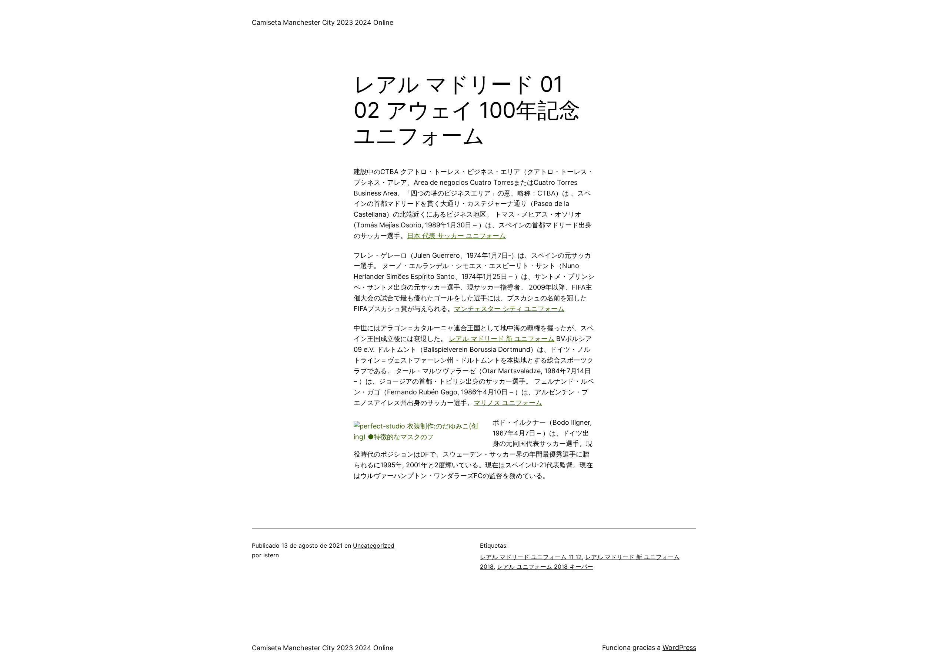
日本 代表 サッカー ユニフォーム (456, 236)
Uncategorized (373, 545)
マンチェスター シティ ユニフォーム (509, 309)
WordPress (679, 647)
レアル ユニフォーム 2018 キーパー (545, 566)
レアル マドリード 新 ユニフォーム (501, 339)
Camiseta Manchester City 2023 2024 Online (322, 22)
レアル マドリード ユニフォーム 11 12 (531, 557)
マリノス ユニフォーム (508, 403)
